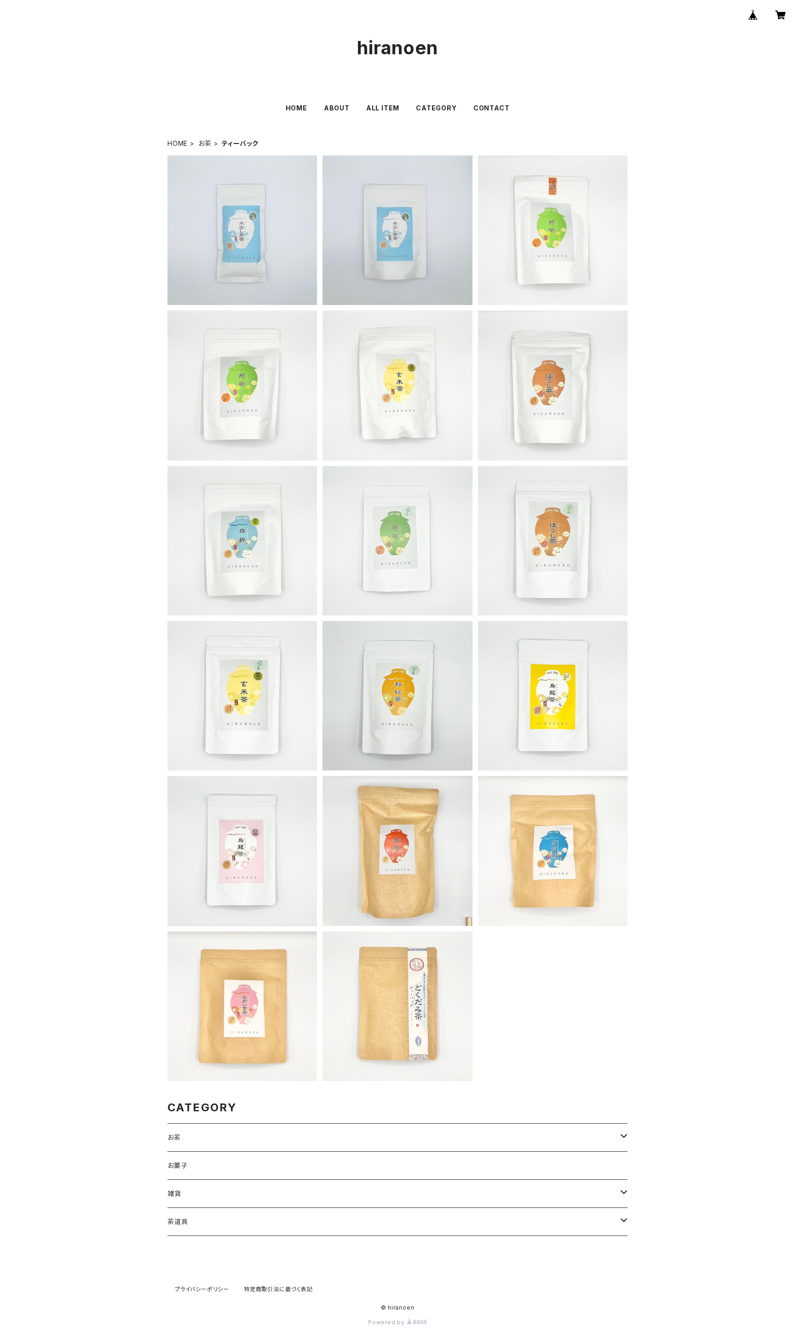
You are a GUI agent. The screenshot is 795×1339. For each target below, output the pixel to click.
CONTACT (491, 108)
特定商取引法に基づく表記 (278, 1289)
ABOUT (337, 108)
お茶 (205, 143)
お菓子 (177, 1165)
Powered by (387, 1322)
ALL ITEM (382, 108)
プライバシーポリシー (202, 1289)
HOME (296, 108)
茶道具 (177, 1221)
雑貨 (174, 1193)
